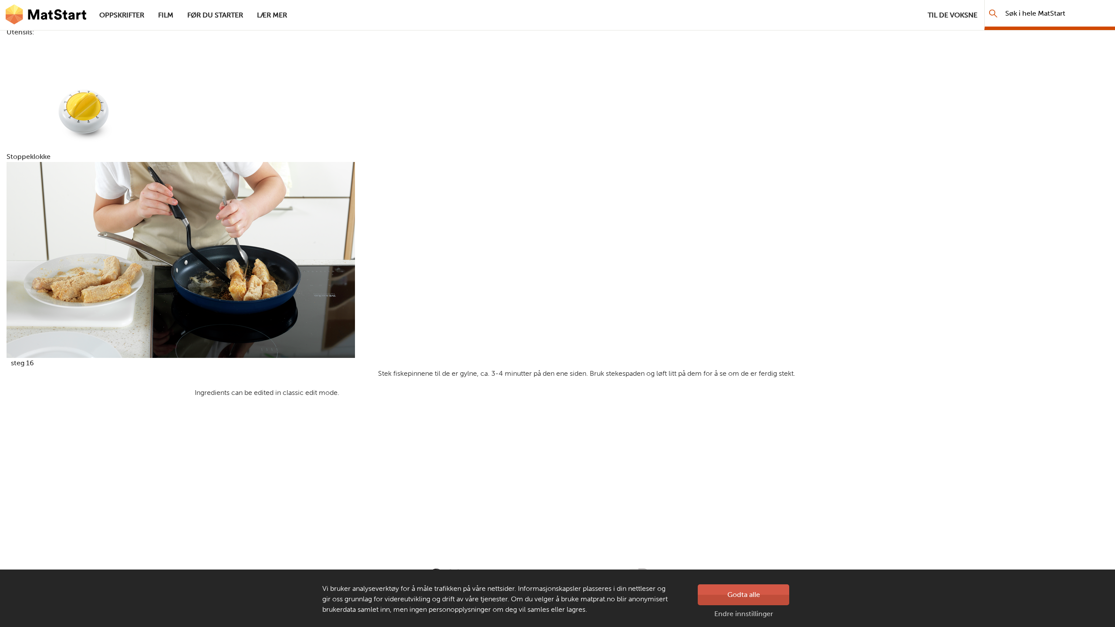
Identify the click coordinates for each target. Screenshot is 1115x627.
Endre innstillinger (743, 614)
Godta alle (743, 594)
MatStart (46, 15)
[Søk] (993, 13)
